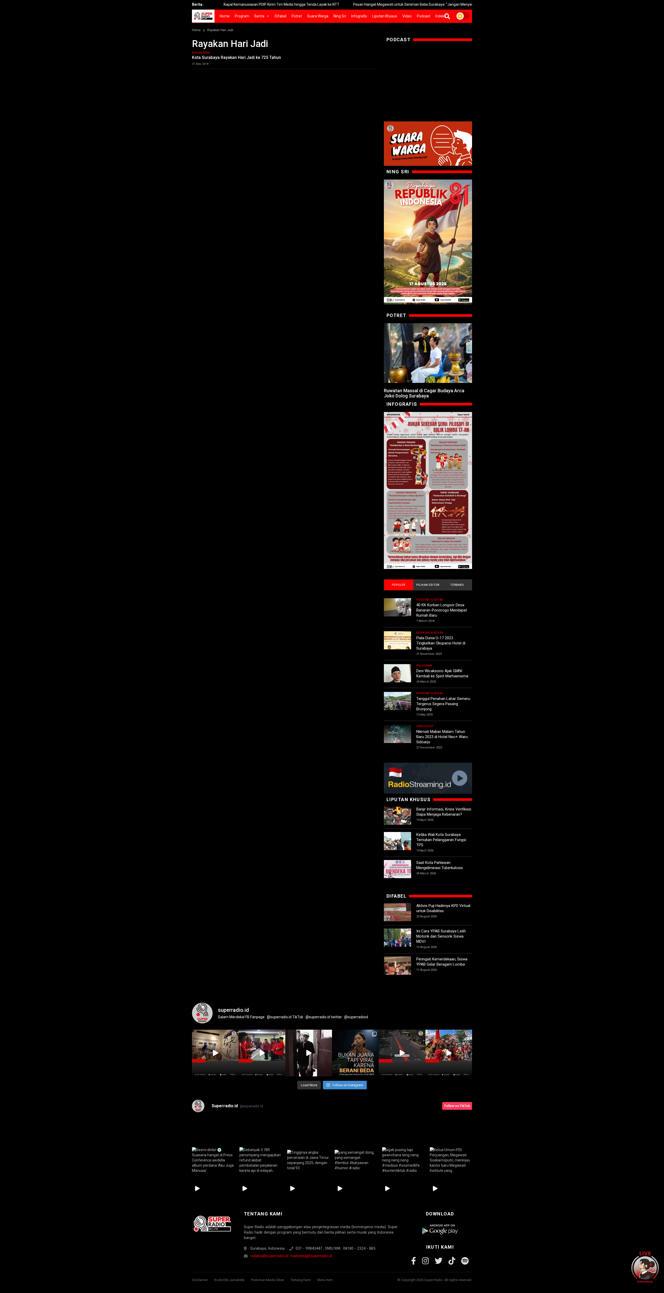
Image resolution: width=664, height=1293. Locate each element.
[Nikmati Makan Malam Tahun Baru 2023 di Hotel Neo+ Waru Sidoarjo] (397, 738)
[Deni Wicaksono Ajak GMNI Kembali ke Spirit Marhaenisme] (397, 677)
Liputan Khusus (384, 16)
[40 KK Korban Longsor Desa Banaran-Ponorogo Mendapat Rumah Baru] (397, 611)
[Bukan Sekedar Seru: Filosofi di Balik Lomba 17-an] (428, 490)
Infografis (359, 16)
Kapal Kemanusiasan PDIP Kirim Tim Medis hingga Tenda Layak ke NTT (222, 4)
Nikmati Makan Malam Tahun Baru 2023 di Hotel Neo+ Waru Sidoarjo (442, 736)
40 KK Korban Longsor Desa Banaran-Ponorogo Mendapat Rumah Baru (441, 610)
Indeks (440, 16)
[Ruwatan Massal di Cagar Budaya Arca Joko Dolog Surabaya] (428, 353)
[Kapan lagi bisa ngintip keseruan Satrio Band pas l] (308, 1053)
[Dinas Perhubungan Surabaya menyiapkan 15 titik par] (448, 1053)
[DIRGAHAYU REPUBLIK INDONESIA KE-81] (428, 242)
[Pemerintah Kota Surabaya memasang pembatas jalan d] (402, 1053)
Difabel (280, 16)
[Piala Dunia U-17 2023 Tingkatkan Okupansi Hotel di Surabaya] (397, 644)
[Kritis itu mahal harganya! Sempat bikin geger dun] (355, 1053)
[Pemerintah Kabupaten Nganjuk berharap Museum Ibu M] (215, 1053)
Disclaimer (200, 1280)
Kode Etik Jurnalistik (229, 1280)
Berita (259, 16)
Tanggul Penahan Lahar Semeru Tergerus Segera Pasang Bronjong (443, 703)
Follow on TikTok (457, 1106)
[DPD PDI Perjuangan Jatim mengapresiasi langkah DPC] (262, 1053)
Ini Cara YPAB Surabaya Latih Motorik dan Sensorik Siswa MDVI (441, 936)
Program (242, 16)
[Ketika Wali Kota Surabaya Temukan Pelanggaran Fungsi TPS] (397, 845)
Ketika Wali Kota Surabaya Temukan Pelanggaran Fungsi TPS (441, 839)
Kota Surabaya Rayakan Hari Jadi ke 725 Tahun (236, 57)
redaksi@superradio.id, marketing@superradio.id (291, 1256)
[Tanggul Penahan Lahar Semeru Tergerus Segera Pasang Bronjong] (397, 705)
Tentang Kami (300, 1280)
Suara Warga (317, 16)
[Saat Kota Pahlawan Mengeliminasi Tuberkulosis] (397, 873)
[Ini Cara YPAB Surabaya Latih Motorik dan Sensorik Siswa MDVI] (397, 942)
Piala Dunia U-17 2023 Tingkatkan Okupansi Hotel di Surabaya (440, 643)
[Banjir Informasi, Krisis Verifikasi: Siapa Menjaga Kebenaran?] (397, 820)
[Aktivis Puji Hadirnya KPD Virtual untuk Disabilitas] (397, 916)
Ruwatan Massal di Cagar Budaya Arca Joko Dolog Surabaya (424, 393)
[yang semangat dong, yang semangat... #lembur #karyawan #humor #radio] (356, 1160)
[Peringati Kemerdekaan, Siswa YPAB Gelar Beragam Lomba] (397, 970)
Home (225, 16)
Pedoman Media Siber (267, 1280)
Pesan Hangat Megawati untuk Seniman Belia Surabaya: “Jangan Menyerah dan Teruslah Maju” (372, 4)
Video (407, 16)
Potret (297, 16)
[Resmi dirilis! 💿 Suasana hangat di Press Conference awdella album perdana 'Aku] (213, 1160)
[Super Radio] (212, 1224)
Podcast (423, 16)
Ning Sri (340, 16)
